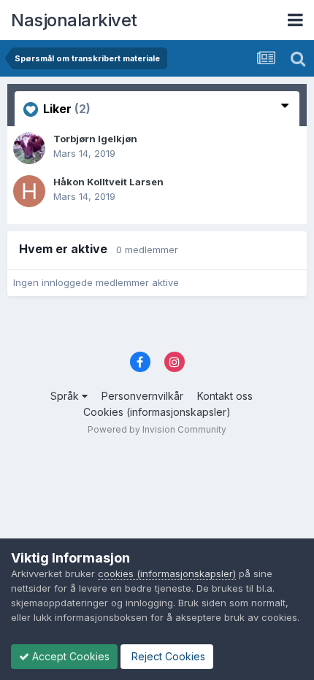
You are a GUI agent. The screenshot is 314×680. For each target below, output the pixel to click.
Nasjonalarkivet (74, 20)
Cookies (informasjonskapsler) (157, 412)
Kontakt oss (225, 396)
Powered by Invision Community (157, 429)
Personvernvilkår (142, 396)
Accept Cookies (69, 656)
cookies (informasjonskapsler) (167, 573)
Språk (66, 396)
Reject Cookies (167, 656)
